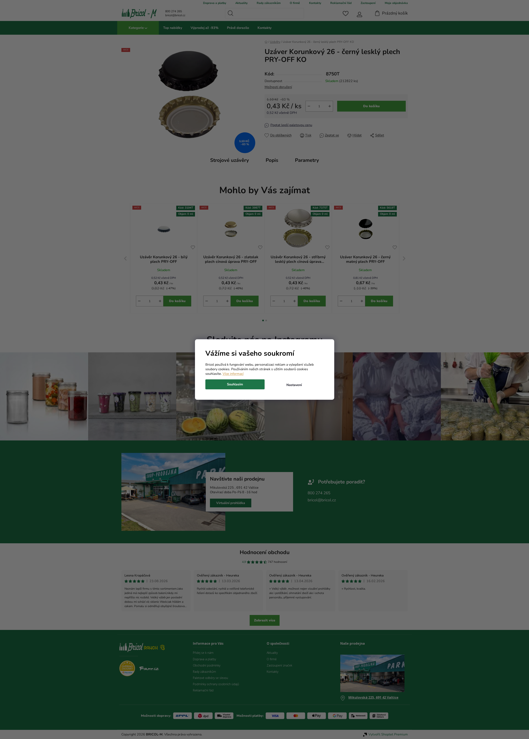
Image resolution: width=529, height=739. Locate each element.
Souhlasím (235, 384)
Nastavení (294, 385)
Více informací (233, 373)
